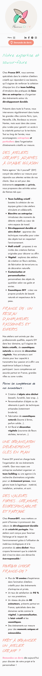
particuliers (8, 141)
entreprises (23, 137)
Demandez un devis (13, 657)
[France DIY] (21, 17)
